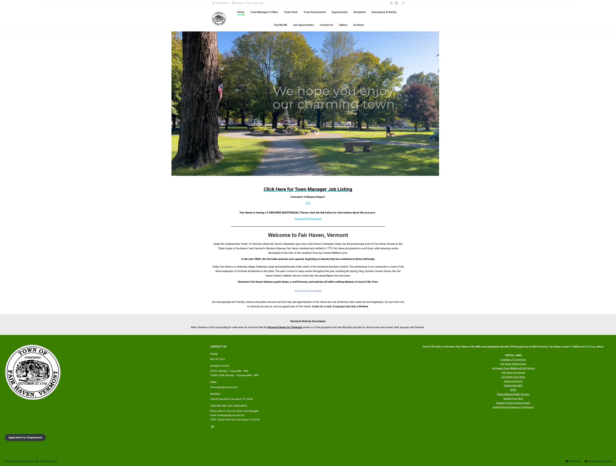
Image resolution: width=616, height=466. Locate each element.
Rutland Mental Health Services (513, 394)
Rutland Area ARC (513, 385)
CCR (308, 203)
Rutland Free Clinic (513, 398)
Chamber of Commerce (513, 359)
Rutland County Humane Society (513, 403)
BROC (513, 390)
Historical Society (513, 381)
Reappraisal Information (308, 218)
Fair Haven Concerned (513, 372)
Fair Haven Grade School (513, 364)
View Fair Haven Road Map (308, 291)
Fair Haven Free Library (513, 377)
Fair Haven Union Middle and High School (513, 368)
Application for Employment (25, 437)
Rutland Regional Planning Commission (513, 407)
